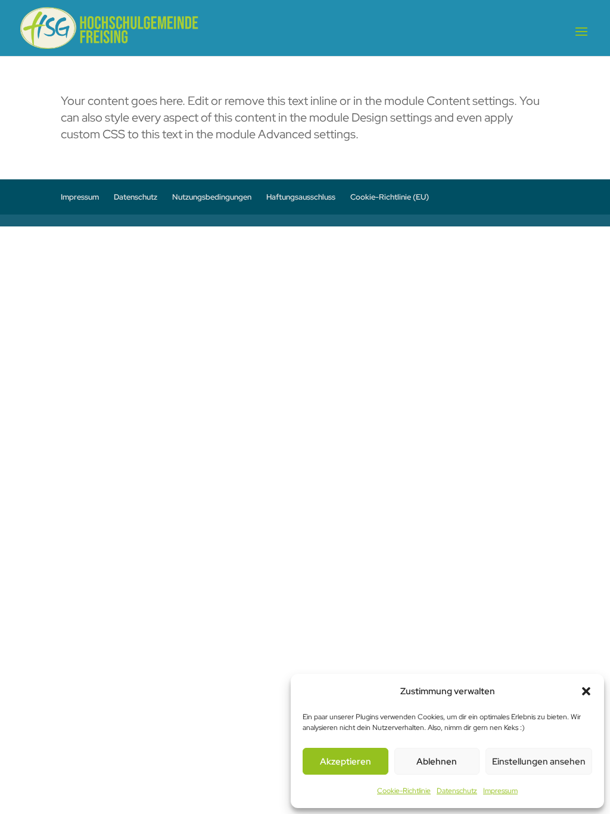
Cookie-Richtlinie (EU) (389, 197)
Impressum (500, 791)
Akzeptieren (345, 762)
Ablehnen (436, 762)
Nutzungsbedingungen (211, 197)
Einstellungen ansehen (539, 762)
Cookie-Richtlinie (404, 791)
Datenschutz (457, 791)
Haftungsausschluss (300, 197)
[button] (586, 691)
